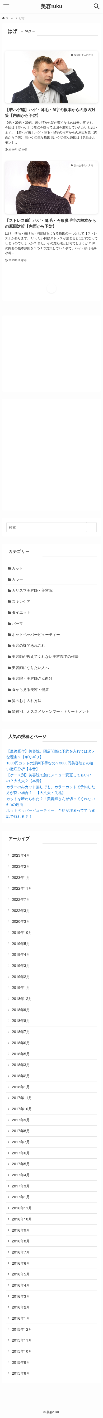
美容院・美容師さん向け (32, 678)
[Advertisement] (51, 454)
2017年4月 (21, 1174)
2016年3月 (21, 1296)
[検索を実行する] (91, 527)
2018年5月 (21, 1053)
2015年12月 (22, 1329)
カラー (17, 579)
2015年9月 (21, 1362)
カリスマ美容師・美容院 (32, 590)
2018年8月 (21, 1020)
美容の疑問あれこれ (28, 645)
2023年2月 (21, 866)
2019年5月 (21, 943)
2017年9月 (21, 1119)
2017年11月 (22, 1097)
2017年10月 (22, 1108)
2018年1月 (21, 1086)
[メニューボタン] (6, 6)
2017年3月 (21, 1185)
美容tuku (51, 6)
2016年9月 (21, 1230)
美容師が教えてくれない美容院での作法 (45, 656)
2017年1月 (21, 1196)
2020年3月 (21, 921)
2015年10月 (22, 1351)
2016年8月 (21, 1240)
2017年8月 (21, 1130)
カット (17, 568)
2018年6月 (21, 1042)
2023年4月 (21, 855)
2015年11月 (22, 1340)
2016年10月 (22, 1219)
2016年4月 (21, 1285)
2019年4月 (21, 954)
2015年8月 (21, 1373)
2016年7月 (21, 1252)
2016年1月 (21, 1318)
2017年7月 (21, 1141)
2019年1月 (21, 987)
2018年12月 (22, 998)
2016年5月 (21, 1274)
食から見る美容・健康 (30, 689)
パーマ (17, 623)
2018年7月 (21, 1031)
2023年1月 (21, 877)
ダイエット (21, 612)
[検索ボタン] (96, 6)
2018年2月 (21, 1075)
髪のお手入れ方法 (26, 700)
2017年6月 (21, 1152)
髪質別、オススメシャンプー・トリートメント (51, 711)
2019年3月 (21, 965)
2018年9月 (21, 1009)
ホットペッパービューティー (36, 634)
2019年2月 (21, 976)
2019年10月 (22, 932)
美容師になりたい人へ (30, 667)
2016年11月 (22, 1207)
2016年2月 (21, 1307)
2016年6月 (21, 1263)
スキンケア (21, 601)
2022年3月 (21, 910)
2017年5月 (21, 1163)
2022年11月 (22, 888)
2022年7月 (21, 899)
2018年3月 (21, 1064)
